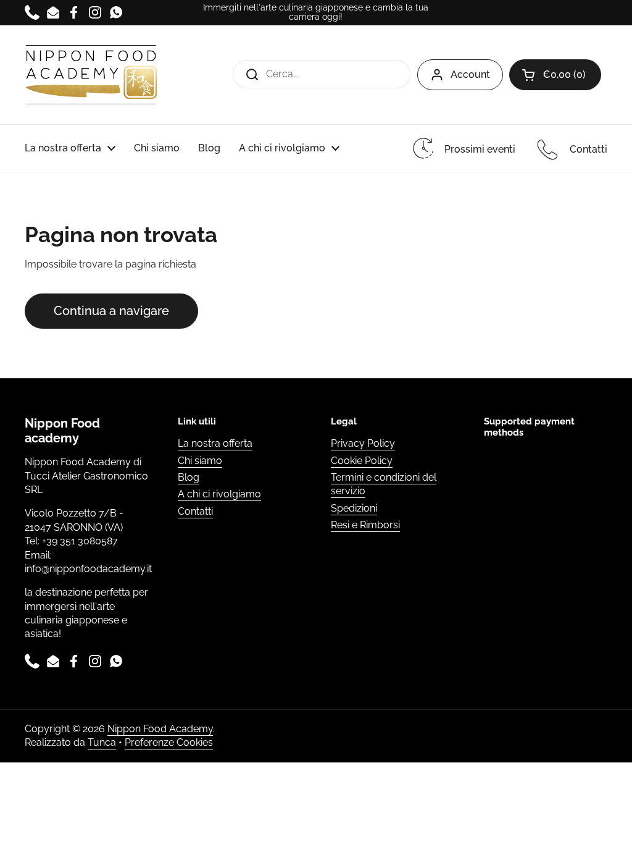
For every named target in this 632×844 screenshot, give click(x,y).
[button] (555, 74)
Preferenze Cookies (169, 742)
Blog (188, 477)
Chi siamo (200, 460)
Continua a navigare (111, 310)
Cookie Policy (362, 460)
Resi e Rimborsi (365, 525)
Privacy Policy (363, 443)
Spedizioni (354, 508)
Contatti (195, 511)
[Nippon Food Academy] (91, 75)
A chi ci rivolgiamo (219, 494)
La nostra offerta (215, 443)
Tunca (102, 742)
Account (470, 74)
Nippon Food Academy (160, 729)
